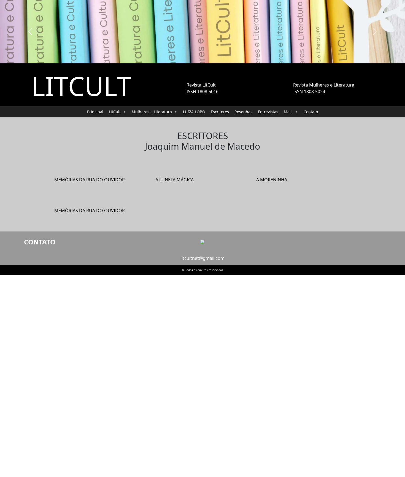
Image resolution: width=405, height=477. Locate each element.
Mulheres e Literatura (152, 111)
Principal (95, 111)
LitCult (115, 111)
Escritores (220, 111)
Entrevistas (268, 111)
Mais (288, 111)
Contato (311, 111)
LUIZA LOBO (194, 111)
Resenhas (243, 111)
